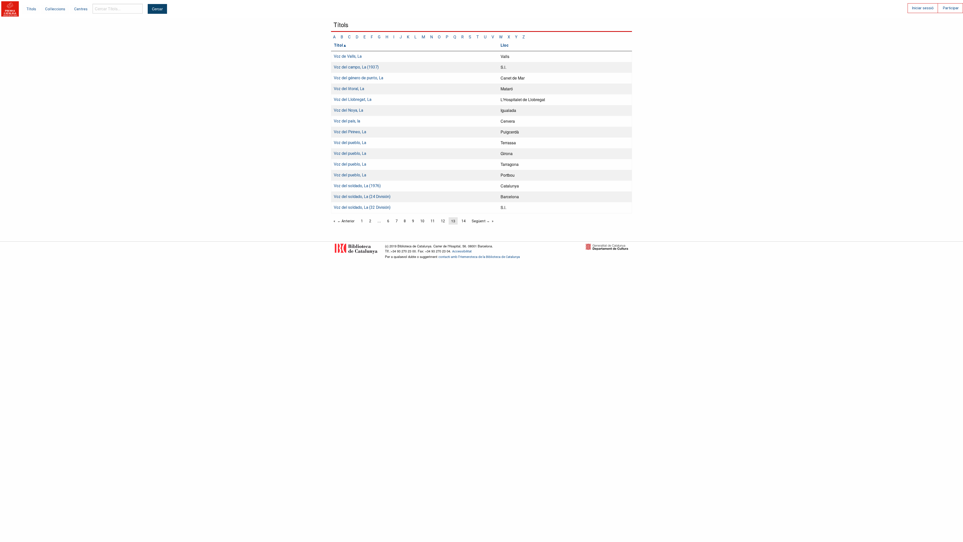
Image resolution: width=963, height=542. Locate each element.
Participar (951, 8)
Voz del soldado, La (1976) (357, 185)
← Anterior (346, 221)
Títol (338, 45)
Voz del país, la (347, 121)
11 (433, 221)
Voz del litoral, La (349, 88)
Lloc (505, 45)
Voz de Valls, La (348, 56)
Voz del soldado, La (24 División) (362, 196)
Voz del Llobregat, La (352, 99)
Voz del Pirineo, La (350, 131)
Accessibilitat (462, 251)
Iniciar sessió (923, 8)
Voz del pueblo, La (350, 142)
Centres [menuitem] (81, 9)
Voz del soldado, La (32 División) (362, 207)
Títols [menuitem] (31, 9)
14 (463, 221)
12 (443, 221)
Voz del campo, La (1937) (356, 67)
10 (422, 221)
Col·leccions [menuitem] (55, 9)
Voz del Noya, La (348, 110)
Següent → (481, 221)
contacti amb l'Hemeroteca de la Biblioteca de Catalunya (479, 257)
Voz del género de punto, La (358, 78)
